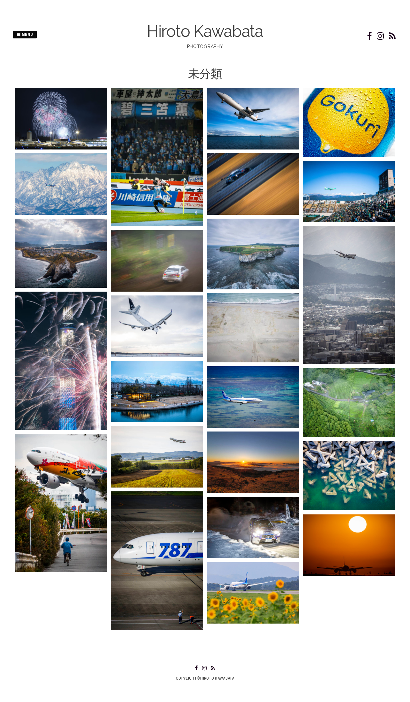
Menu (26, 34)
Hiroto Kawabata (205, 31)
